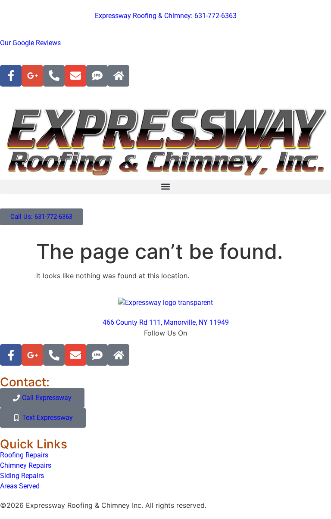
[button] (165, 187)
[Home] (118, 76)
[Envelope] (75, 76)
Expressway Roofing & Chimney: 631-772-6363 (166, 16)
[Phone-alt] (54, 76)
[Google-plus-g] (32, 76)
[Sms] (97, 76)
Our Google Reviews (30, 43)
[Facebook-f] (11, 76)
